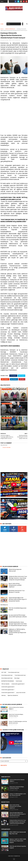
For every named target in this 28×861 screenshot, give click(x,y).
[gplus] (26, 1)
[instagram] (21, 1)
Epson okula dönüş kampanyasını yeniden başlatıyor (15, 585)
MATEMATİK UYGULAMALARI (7, 681)
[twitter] (18, 1)
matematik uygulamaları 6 (7, 686)
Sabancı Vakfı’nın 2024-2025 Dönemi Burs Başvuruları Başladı (17, 840)
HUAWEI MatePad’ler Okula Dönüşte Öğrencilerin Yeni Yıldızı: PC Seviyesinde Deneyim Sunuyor (18, 623)
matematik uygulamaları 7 (7, 689)
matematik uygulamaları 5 (18, 684)
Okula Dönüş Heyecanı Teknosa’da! (15, 570)
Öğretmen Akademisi (13, 695)
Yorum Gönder (6, 447)
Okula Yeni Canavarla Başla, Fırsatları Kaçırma (16, 715)
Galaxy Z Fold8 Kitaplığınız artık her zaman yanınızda (17, 794)
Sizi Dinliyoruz (4, 605)
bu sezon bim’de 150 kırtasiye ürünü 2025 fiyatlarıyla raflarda (18, 616)
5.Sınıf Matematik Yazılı (13, 672)
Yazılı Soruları (19, 681)
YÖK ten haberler (5, 684)
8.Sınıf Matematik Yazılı (6, 678)
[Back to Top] (14, 859)
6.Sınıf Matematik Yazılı (6, 675)
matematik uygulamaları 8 (7, 692)
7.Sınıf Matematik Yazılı (20, 675)
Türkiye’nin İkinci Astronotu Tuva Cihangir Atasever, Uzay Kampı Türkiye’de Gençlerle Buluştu (14, 410)
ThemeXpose (17, 856)
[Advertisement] (14, 119)
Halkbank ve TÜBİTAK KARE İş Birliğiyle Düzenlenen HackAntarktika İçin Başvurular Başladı (17, 631)
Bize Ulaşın (17, 678)
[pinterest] (24, 1)
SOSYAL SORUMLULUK (10, 29)
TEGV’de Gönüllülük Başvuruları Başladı (13, 426)
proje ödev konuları (20, 692)
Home (2, 24)
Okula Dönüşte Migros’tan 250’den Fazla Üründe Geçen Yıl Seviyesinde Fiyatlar (13, 397)
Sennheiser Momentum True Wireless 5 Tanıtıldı (16, 591)
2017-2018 (3, 672)
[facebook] (16, 1)
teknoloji (3, 695)
